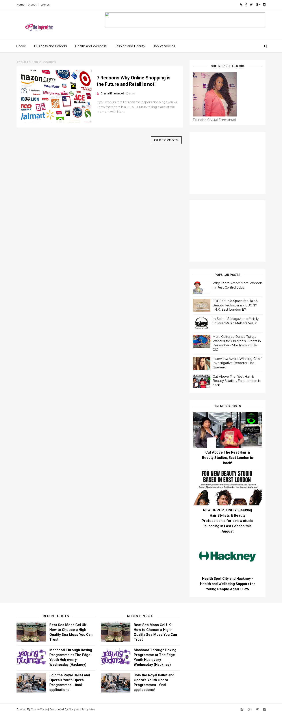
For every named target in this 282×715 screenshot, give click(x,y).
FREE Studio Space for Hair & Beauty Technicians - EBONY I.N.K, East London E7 (235, 305)
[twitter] (251, 4)
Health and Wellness (90, 46)
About (32, 4)
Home (20, 4)
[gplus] (258, 4)
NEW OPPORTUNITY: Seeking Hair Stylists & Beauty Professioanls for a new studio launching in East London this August (227, 520)
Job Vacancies (164, 46)
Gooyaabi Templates (82, 709)
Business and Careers (50, 46)
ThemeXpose (39, 709)
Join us (45, 4)
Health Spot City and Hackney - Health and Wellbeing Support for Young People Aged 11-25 (227, 583)
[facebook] (246, 4)
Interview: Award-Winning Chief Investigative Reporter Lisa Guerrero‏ (237, 363)
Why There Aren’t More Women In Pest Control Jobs (237, 285)
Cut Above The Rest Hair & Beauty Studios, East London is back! (236, 381)
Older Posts (166, 140)
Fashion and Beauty (130, 46)
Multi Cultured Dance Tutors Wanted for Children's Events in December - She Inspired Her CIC (237, 343)
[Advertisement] (227, 162)
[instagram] (264, 4)
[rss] (241, 4)
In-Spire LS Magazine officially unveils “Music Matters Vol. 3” (236, 321)
